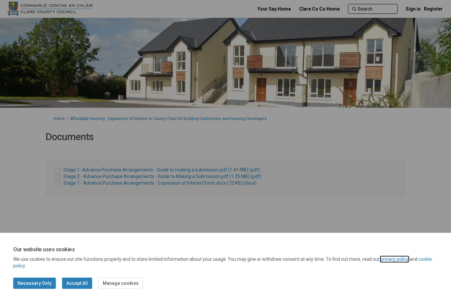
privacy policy (394, 259)
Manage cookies (121, 283)
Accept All (77, 283)
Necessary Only (34, 283)
